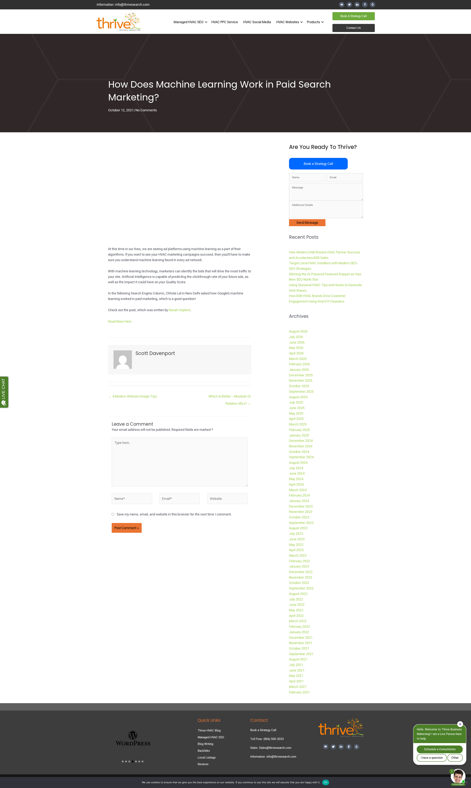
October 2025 (299, 386)
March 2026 (298, 359)
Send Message (307, 223)
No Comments (146, 110)
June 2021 (296, 670)
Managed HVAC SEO (188, 22)
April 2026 (296, 353)
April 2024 (296, 484)
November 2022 (300, 577)
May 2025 (296, 413)
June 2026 (296, 342)
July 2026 (296, 337)
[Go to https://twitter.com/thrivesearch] (349, 4)
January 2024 (299, 501)
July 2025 (296, 402)
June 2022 (296, 605)
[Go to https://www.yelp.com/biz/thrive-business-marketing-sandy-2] (372, 4)
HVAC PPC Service (224, 22)
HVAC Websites (287, 22)
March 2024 (298, 490)
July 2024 (296, 468)
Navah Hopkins (179, 310)
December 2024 (301, 441)
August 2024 (298, 462)
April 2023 (296, 550)
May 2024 (296, 479)
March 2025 (298, 424)
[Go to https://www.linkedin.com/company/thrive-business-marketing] (357, 4)
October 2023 (299, 517)
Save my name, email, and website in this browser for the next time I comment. (174, 514)
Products (313, 22)
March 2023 (298, 555)
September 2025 (301, 391)
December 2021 (301, 637)
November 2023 (300, 512)
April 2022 (296, 616)
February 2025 (299, 430)
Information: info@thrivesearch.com (273, 756)
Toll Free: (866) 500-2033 (267, 739)
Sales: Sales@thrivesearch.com (270, 748)
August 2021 (298, 659)
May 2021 (296, 676)
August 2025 (298, 397)
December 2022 (301, 572)
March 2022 (298, 621)
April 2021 (296, 681)
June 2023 (296, 539)
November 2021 (300, 643)
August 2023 (298, 528)
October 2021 (299, 648)
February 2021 (299, 692)
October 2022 (299, 583)
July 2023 (296, 534)
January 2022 (299, 632)
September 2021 (301, 654)
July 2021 (296, 665)
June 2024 (296, 473)
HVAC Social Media (257, 22)
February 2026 (299, 364)
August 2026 (298, 331)
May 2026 (296, 348)
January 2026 (299, 370)
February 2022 (299, 626)
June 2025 (296, 408)
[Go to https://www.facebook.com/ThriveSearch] (365, 4)
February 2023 (299, 561)
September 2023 (301, 523)
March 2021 (298, 687)
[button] (206, 22)
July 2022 (296, 599)
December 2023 (301, 506)
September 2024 (301, 457)
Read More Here (120, 321)
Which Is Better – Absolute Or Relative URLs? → (229, 397)
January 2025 (299, 435)
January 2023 (299, 566)
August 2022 (298, 594)
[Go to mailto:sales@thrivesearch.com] (341, 5)
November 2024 (300, 446)
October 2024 (299, 452)
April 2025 (296, 419)
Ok (325, 782)
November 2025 (300, 380)
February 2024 (299, 495)
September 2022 (301, 588)
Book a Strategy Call (263, 730)
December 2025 (301, 375)
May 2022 (296, 610)
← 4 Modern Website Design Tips (132, 396)
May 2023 (296, 545)
